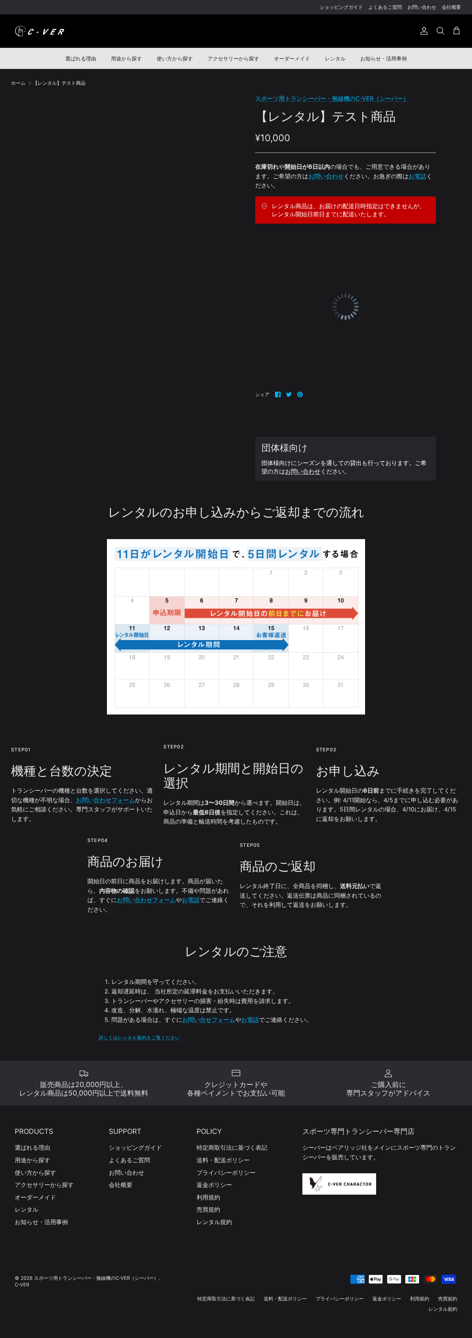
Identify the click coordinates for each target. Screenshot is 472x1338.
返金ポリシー (214, 1184)
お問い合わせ (421, 7)
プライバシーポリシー (226, 1172)
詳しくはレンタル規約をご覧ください (139, 1037)
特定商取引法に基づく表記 (232, 1147)
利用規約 (208, 1197)
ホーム (18, 83)
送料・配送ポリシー (223, 1160)
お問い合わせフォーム (105, 800)
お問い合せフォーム (208, 1019)
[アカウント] (422, 31)
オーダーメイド (292, 58)
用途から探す (126, 58)
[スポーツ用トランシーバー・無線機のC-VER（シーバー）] (39, 31)
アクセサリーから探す (233, 58)
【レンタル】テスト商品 (59, 83)
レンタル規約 (214, 1222)
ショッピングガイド (341, 7)
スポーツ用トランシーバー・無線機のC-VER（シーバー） (332, 98)
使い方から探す (175, 58)
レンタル (335, 58)
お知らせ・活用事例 (383, 58)
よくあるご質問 (385, 7)
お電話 (417, 176)
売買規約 (208, 1209)
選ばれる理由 (80, 58)
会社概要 (451, 7)
